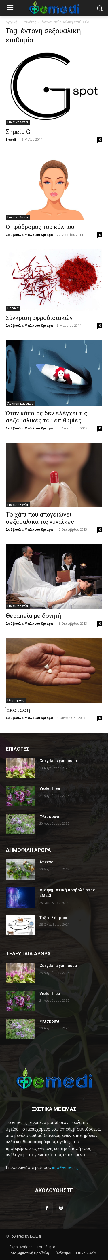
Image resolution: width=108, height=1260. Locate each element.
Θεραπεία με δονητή (33, 615)
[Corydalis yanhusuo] (20, 768)
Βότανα (13, 308)
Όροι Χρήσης (21, 1246)
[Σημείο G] (54, 87)
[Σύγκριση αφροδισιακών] (54, 280)
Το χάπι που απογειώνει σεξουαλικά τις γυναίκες (40, 518)
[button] (99, 8)
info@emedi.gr (65, 1167)
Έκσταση (18, 710)
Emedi (11, 139)
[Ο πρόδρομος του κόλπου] (54, 187)
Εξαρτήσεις (15, 700)
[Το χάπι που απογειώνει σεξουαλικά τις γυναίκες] (54, 475)
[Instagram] (61, 1207)
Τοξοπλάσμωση (54, 917)
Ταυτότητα (46, 1246)
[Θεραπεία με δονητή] (54, 576)
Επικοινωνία (86, 1252)
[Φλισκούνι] (20, 824)
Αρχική (11, 22)
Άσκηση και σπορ (20, 403)
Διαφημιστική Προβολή (29, 1252)
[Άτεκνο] (20, 869)
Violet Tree (49, 788)
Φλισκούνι (49, 816)
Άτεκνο (46, 862)
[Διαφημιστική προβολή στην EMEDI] (20, 897)
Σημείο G (18, 131)
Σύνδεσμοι (62, 1252)
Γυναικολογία (17, 122)
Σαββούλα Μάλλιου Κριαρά (29, 234)
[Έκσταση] (54, 670)
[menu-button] (10, 8)
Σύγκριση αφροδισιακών (39, 317)
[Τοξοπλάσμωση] (20, 925)
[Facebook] (46, 1207)
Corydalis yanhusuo (58, 760)
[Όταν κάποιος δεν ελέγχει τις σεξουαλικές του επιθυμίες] (54, 373)
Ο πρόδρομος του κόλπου (40, 227)
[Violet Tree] (20, 796)
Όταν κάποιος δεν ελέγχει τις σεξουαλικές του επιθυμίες (46, 417)
